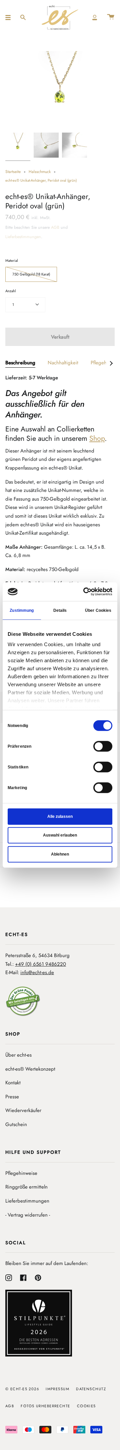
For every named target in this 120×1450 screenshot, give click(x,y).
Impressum (57, 1389)
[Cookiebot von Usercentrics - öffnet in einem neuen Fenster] (84, 591)
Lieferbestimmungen (23, 237)
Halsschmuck (40, 172)
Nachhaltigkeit (63, 362)
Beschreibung (20, 362)
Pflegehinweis (105, 362)
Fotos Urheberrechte (45, 1406)
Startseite (13, 172)
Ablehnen (60, 854)
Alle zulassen (60, 816)
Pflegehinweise (21, 1173)
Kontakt (13, 1082)
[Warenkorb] (111, 17)
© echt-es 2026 (22, 1389)
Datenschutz (91, 1389)
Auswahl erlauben (60, 835)
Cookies (86, 1406)
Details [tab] (60, 610)
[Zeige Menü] (10, 17)
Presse (12, 1096)
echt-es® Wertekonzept (30, 1069)
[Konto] (95, 17)
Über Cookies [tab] (98, 610)
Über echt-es (18, 1055)
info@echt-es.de (37, 972)
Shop (97, 438)
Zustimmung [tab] (22, 610)
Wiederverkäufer (23, 1110)
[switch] (102, 746)
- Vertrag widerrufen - (27, 1215)
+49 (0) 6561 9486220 (40, 964)
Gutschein (16, 1124)
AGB (55, 227)
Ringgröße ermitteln (26, 1187)
